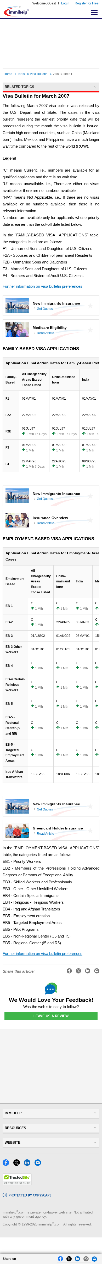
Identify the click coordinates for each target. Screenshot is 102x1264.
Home (8, 74)
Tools (21, 74)
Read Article (45, 333)
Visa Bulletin (39, 74)
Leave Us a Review (51, 1016)
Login (65, 3)
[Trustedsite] (17, 1183)
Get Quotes (45, 309)
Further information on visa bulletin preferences (42, 286)
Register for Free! (87, 3)
